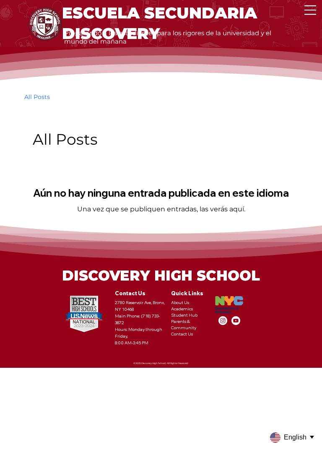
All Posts (37, 97)
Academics (182, 309)
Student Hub (184, 315)
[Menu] (310, 10)
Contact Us (182, 334)
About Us (180, 302)
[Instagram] (222, 320)
